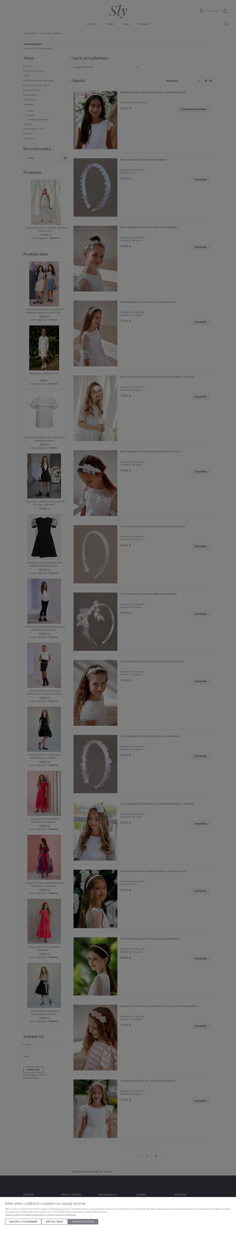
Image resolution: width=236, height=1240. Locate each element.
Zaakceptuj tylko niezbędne (23, 1221)
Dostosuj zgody (54, 1221)
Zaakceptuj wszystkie (83, 1221)
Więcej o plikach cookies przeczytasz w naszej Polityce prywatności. (40, 1214)
